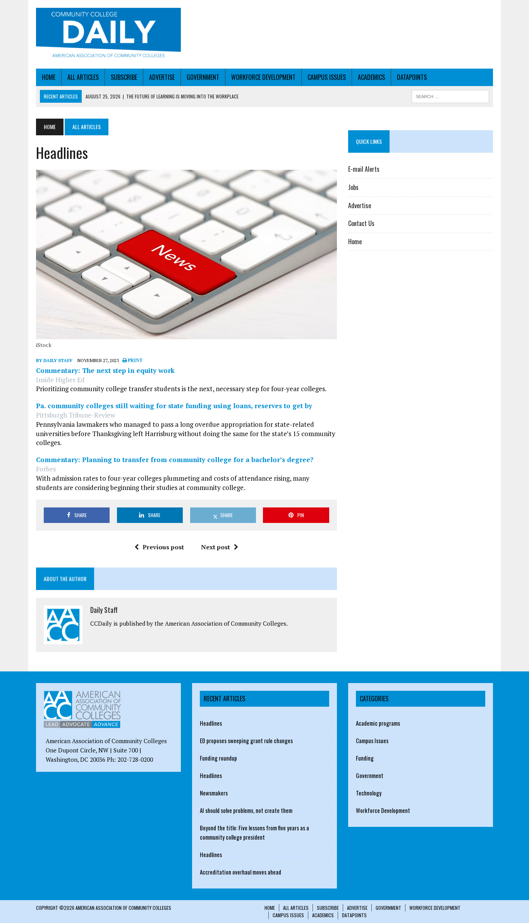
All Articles (83, 77)
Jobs (353, 187)
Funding (365, 758)
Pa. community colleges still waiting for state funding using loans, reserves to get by (174, 405)
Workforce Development (263, 77)
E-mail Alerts (364, 169)
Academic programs (378, 723)
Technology (368, 792)
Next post (215, 547)
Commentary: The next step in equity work (105, 370)
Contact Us (361, 223)
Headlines (211, 723)
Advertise (162, 77)
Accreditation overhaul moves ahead (240, 872)
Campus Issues (326, 77)
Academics (371, 77)
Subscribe (124, 77)
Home (48, 77)
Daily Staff (104, 610)
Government (203, 77)
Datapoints (412, 77)
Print (135, 360)
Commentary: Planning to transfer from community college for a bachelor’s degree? (174, 459)
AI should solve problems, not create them (246, 810)
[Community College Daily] (108, 34)
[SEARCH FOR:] (450, 95)
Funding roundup (218, 758)
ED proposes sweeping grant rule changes (246, 740)
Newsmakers (214, 792)
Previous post (163, 547)
